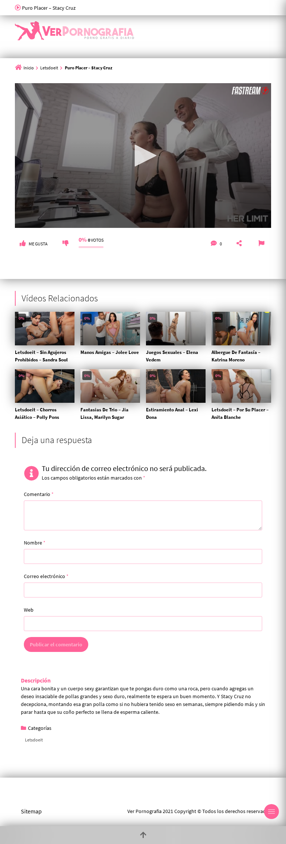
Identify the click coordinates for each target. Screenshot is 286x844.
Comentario (39, 494)
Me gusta (38, 244)
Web (29, 609)
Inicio (28, 67)
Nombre (34, 542)
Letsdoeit (49, 67)
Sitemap (31, 811)
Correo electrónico (46, 576)
